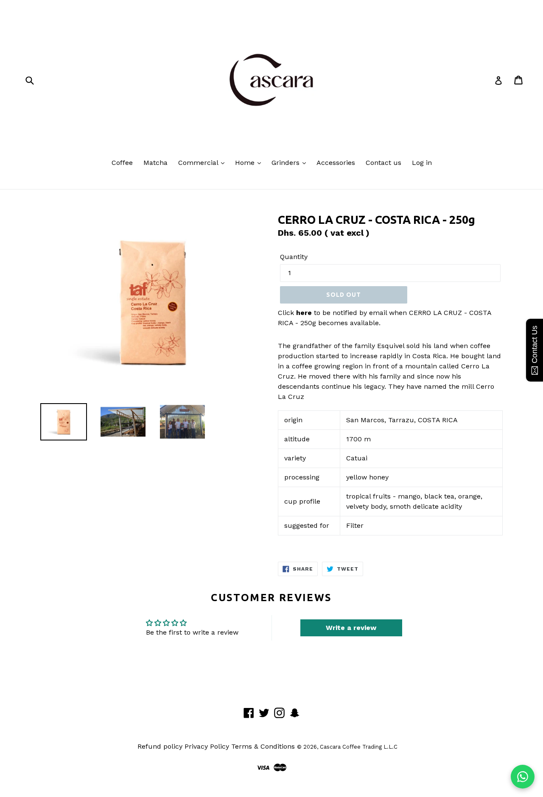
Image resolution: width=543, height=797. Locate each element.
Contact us (383, 163)
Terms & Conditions (263, 746)
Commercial (199, 163)
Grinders (287, 163)
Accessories (335, 163)
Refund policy (159, 746)
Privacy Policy (207, 746)
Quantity (294, 257)
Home (246, 163)
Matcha (155, 163)
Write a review (351, 628)
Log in (422, 163)
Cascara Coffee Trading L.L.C (358, 747)
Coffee (122, 163)
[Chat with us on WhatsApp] (523, 777)
